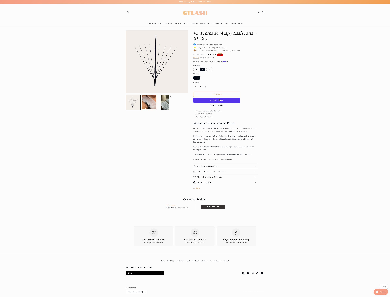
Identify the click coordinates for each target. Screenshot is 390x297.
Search (226, 261)
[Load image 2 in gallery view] (149, 102)
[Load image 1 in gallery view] (133, 102)
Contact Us (180, 261)
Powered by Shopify (258, 291)
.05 (197, 78)
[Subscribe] (161, 273)
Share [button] (198, 188)
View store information (204, 117)
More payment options (217, 105)
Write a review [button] (213, 207)
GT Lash (250, 291)
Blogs (163, 261)
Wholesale (196, 261)
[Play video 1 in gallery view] (164, 102)
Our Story (170, 261)
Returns (204, 261)
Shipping (196, 57)
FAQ (188, 261)
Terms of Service (216, 261)
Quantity (196, 82)
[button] (128, 12)
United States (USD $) (135, 292)
